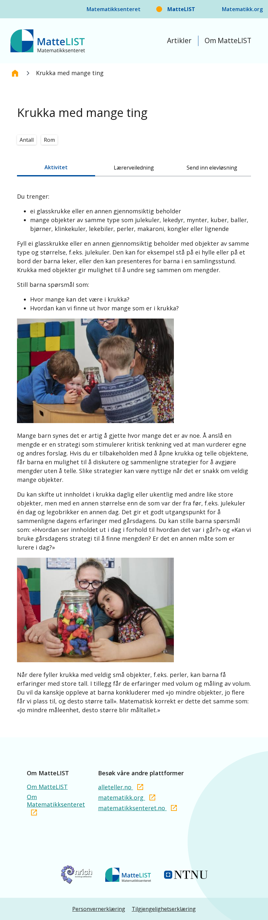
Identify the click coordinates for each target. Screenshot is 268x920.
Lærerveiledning (134, 167)
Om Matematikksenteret (56, 800)
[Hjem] (15, 73)
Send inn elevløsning (212, 167)
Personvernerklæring (98, 908)
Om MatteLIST (228, 40)
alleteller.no (115, 787)
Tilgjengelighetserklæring (164, 908)
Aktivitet (56, 167)
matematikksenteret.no (132, 808)
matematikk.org (121, 797)
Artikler (179, 40)
